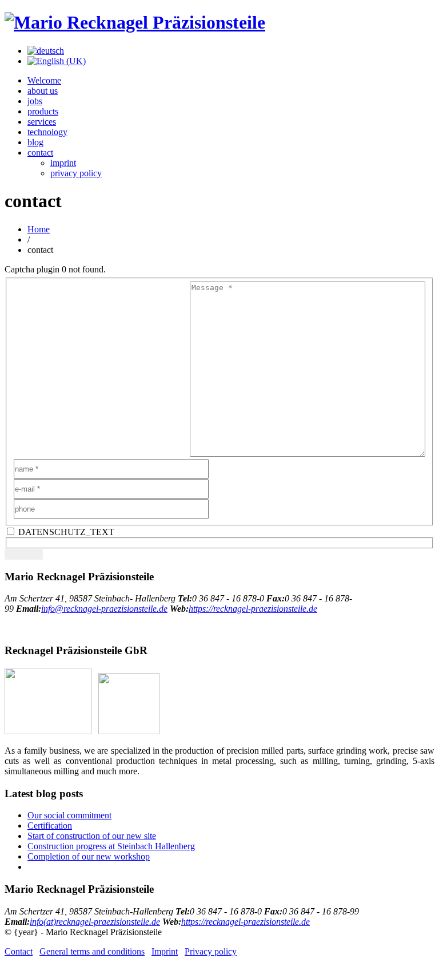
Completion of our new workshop (88, 856)
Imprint (164, 951)
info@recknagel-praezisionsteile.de (104, 608)
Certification (49, 825)
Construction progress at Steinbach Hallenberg (111, 846)
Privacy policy (211, 951)
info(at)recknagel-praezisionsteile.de (95, 922)
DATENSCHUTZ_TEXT (65, 532)
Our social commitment (69, 815)
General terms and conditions (92, 951)
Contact (19, 951)
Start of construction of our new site (91, 836)
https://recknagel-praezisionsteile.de (253, 608)
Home (38, 229)
